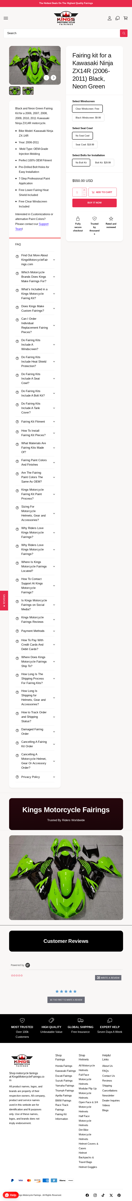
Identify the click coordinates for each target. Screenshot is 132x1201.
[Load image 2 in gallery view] (28, 90)
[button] (6, 18)
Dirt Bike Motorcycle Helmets (85, 1134)
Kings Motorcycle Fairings (29, 1195)
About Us (107, 1065)
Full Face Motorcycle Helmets (85, 1079)
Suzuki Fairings (64, 1080)
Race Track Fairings (61, 1107)
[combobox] (66, 33)
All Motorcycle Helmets (87, 1068)
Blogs (105, 1110)
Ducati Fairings (63, 1075)
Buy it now (94, 202)
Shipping (107, 1085)
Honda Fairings (63, 1065)
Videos (106, 1105)
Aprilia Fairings (63, 1095)
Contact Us (108, 1075)
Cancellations (109, 1090)
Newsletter (108, 1095)
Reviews (107, 1080)
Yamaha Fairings (64, 1085)
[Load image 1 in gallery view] (15, 90)
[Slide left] (46, 77)
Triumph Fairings (64, 1090)
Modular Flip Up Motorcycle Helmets (87, 1093)
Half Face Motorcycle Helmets (85, 1121)
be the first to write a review (66, 999)
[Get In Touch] (118, 18)
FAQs (105, 1070)
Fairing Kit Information (61, 1116)
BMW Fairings (63, 1100)
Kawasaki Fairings (65, 1070)
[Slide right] (53, 77)
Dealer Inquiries (111, 1100)
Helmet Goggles (88, 1167)
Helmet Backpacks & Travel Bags (86, 1157)
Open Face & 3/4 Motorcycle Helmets (88, 1107)
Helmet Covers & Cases (88, 1146)
